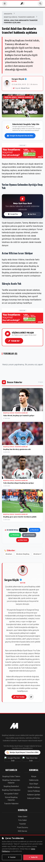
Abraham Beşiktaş (22, 554)
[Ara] (40, 3)
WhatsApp (15, 535)
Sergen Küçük (18, 79)
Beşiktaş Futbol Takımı (11, 776)
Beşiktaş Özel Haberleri (11, 790)
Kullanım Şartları (33, 795)
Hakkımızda (33, 780)
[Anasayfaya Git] (22, 726)
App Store (33, 214)
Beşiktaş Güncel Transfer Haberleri (19, 17)
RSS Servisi (22, 831)
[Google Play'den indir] (13, 760)
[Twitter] (31, 697)
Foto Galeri (22, 820)
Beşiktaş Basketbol (11, 786)
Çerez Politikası (34, 791)
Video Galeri (22, 817)
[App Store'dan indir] (31, 760)
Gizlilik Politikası (34, 787)
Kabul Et (34, 857)
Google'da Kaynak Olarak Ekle (21, 136)
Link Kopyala (30, 535)
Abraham (9, 554)
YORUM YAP (15, 340)
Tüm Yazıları (20, 697)
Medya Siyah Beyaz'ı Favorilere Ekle (24, 752)
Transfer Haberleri (11, 804)
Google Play (14, 214)
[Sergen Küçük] (23, 570)
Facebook (35, 530)
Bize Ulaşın (34, 784)
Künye (33, 776)
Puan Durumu (22, 827)
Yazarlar (22, 824)
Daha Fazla (23, 540)
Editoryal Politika (33, 798)
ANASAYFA (8, 14)
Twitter (23, 530)
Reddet (13, 857)
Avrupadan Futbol (11, 794)
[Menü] (4, 3)
